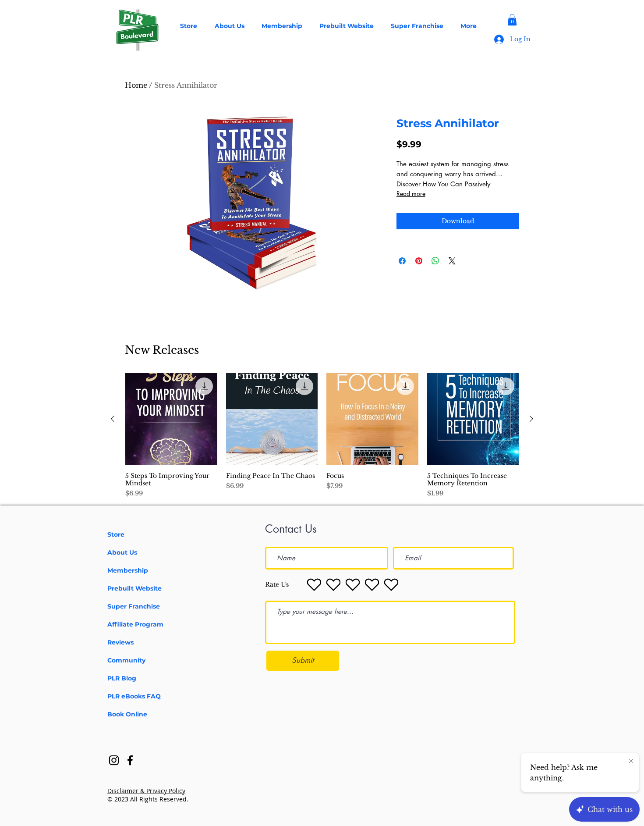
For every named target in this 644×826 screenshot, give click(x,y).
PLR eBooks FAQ (134, 696)
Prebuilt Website (134, 588)
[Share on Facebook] (402, 261)
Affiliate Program (135, 624)
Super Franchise (133, 606)
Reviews (120, 642)
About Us (122, 552)
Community (126, 660)
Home (136, 85)
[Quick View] (171, 419)
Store (115, 534)
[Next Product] (531, 418)
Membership (127, 570)
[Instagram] (113, 760)
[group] (322, 435)
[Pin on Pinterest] (419, 261)
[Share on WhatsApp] (435, 261)
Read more (410, 193)
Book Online (127, 714)
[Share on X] (452, 261)
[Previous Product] (112, 418)
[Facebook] (130, 760)
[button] (512, 19)
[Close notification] (630, 761)
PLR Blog (121, 678)
